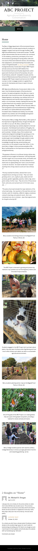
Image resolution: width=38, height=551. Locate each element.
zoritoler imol (13, 517)
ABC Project (19, 10)
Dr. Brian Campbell (23, 65)
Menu (19, 29)
